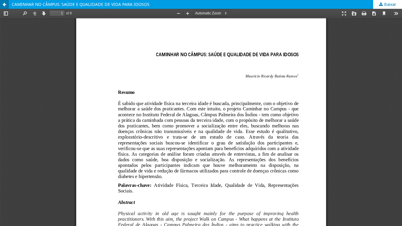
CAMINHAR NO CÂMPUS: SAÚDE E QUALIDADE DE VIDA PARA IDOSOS (80, 4)
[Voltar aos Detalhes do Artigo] (4, 4)
